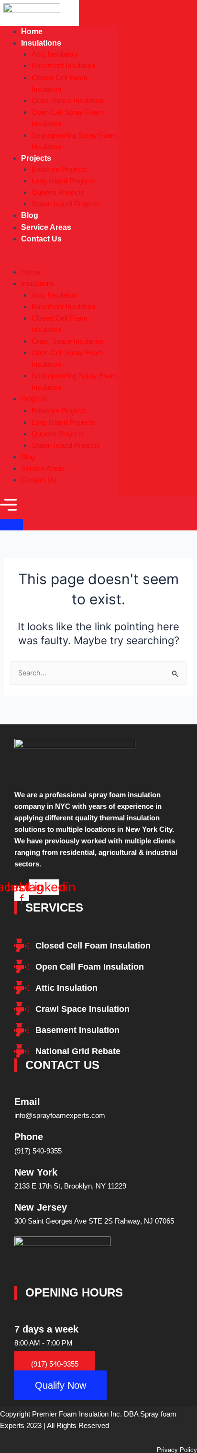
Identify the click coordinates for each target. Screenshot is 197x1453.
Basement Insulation (63, 65)
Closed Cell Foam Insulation (60, 83)
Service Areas (43, 468)
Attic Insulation (54, 54)
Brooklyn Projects (59, 169)
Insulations (41, 43)
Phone (28, 1136)
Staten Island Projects (66, 204)
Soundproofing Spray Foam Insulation (74, 141)
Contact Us (41, 239)
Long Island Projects (63, 181)
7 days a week (46, 1329)
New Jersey (40, 1207)
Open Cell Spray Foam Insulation (67, 118)
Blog (28, 457)
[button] (59, 261)
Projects (36, 158)
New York (35, 1172)
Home (30, 272)
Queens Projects (58, 192)
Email (27, 1101)
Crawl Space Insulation (67, 100)
